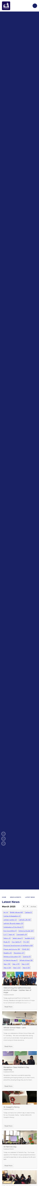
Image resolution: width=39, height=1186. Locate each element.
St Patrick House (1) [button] (11, 960)
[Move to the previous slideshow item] (3, 839)
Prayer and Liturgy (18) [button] (12, 949)
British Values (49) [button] (16, 912)
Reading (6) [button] (8, 953)
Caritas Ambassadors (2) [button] (12, 916)
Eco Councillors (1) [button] (10, 931)
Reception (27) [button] (19, 953)
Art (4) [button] (6, 912)
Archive (33, 906)
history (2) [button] (7, 938)
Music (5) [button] (7, 942)
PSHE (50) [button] (25, 949)
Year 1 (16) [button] (7, 964)
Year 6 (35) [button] (26, 968)
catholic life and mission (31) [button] (13, 923)
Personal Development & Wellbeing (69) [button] (18, 945)
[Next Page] (27, 906)
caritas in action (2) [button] (10, 920)
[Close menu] (35, 6)
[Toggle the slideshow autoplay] (3, 843)
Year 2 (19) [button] (16, 964)
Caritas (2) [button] (28, 912)
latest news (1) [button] (18, 938)
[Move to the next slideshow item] (3, 834)
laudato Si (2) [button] (29, 938)
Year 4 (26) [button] (7, 968)
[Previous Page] (24, 906)
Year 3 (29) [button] (25, 964)
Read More (8, 1007)
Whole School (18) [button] (26, 960)
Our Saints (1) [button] (16, 942)
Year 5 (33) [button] (17, 968)
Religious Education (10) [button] (12, 956)
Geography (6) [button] (22, 934)
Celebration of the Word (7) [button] (13, 927)
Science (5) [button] (27, 956)
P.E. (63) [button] (26, 942)
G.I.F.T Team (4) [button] (9, 934)
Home (4, 897)
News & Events (15, 897)
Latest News (30, 897)
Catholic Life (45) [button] (25, 920)
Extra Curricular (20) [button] (26, 931)
